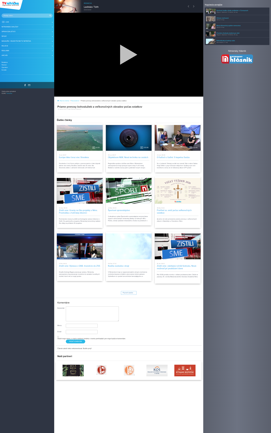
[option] (128, 5)
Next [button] (194, 6)
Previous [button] (188, 6)
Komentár (60, 308)
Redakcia (5, 62)
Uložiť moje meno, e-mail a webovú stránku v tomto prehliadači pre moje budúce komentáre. (91, 339)
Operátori (5, 67)
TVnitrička (9, 93)
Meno (59, 326)
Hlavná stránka (64, 101)
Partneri (4, 65)
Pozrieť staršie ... (129, 293)
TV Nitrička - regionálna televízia (11, 5)
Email (59, 332)
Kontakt (4, 70)
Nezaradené (75, 101)
